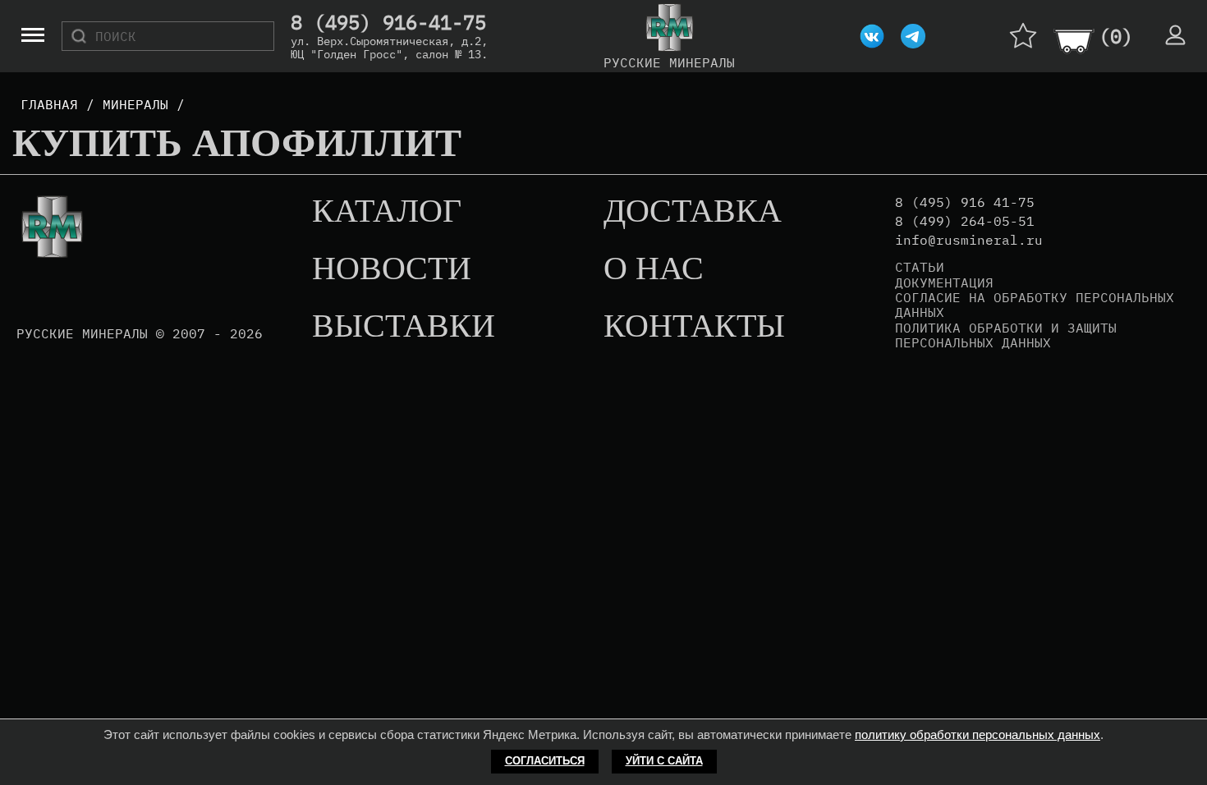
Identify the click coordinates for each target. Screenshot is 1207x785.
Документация (944, 282)
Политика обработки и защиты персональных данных (1006, 335)
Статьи (919, 266)
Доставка (693, 212)
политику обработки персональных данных (977, 734)
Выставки (403, 327)
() (1116, 36)
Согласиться (545, 761)
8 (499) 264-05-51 (965, 221)
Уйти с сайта (664, 761)
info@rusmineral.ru (969, 240)
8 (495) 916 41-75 (965, 202)
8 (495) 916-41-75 (388, 22)
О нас (654, 269)
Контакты (694, 327)
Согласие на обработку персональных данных (1034, 305)
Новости (391, 269)
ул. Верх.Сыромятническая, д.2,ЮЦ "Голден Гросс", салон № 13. (389, 47)
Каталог (386, 212)
